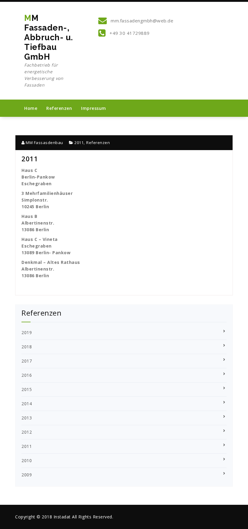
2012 (26, 432)
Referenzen (59, 108)
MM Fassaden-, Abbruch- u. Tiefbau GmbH (48, 50)
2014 (26, 403)
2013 (26, 418)
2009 (26, 475)
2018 (26, 347)
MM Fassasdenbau (44, 142)
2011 (78, 142)
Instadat (62, 517)
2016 (26, 375)
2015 (26, 389)
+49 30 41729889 (129, 33)
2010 (26, 460)
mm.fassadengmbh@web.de (141, 21)
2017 (26, 361)
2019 (26, 332)
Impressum (93, 108)
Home (30, 108)
